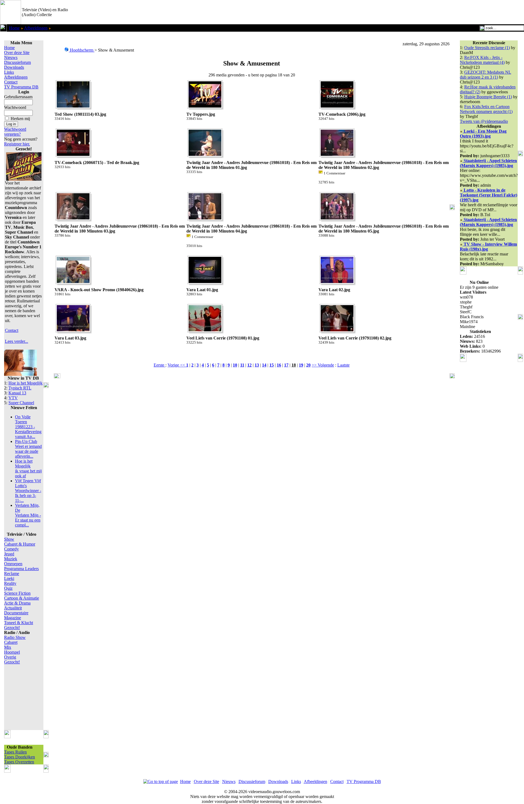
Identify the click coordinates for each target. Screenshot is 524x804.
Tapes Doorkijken (19, 757)
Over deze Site (16, 52)
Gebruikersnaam (18, 96)
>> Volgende (323, 365)
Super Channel (21, 402)
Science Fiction (17, 593)
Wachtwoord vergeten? (15, 131)
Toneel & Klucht (18, 622)
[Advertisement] (460, 12)
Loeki (9, 578)
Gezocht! (12, 627)
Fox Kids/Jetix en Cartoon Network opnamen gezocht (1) (486, 109)
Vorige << (177, 365)
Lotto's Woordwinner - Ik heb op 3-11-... (28, 490)
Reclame (11, 573)
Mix (7, 647)
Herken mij (20, 118)
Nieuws (10, 57)
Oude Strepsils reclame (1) (487, 47)
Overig (10, 657)
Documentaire (16, 613)
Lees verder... (16, 341)
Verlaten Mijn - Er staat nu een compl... (28, 515)
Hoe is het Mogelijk (25, 383)
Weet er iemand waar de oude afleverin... (28, 448)
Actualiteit (13, 608)
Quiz (8, 588)
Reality (10, 583)
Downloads (14, 67)
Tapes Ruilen (15, 752)
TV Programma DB (21, 87)
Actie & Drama (17, 603)
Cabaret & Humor (19, 544)
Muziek (10, 558)
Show (9, 539)
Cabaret (10, 642)
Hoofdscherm (81, 50)
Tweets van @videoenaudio (484, 121)
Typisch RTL (19, 388)
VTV (13, 397)
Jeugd (9, 554)
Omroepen (13, 563)
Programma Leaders (21, 568)
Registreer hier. (17, 144)
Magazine (12, 617)
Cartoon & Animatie (21, 598)
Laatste (343, 365)
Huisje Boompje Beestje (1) (488, 96)
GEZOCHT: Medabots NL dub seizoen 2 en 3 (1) (485, 74)
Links (9, 72)
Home (14, 28)
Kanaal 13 (17, 393)
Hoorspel (12, 652)
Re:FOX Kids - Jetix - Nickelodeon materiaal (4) (482, 60)
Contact (10, 82)
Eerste (159, 365)
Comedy (11, 549)
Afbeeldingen (35, 28)
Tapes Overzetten (19, 762)
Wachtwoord (15, 107)
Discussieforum (17, 62)
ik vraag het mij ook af (28, 468)
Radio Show (15, 637)
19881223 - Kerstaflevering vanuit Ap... (28, 427)
